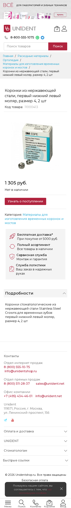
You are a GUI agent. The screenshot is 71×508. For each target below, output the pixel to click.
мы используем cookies (35, 491)
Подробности (19, 293)
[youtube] (12, 420)
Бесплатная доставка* (35, 234)
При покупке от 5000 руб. (37, 239)
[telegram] (5, 420)
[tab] (35, 293)
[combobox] (26, 46)
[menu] (8, 502)
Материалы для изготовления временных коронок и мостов (34, 219)
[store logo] (20, 28)
